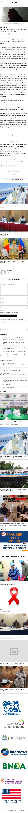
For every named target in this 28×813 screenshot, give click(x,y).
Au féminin (3, 27)
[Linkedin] (9, 166)
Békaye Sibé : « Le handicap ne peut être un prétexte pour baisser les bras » (15, 386)
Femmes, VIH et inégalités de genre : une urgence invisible (12, 690)
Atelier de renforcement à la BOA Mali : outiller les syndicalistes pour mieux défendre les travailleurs (14, 338)
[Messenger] (4, 166)
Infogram (14, 142)
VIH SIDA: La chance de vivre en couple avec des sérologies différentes (12, 610)
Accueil (5, 810)
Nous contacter (20, 810)
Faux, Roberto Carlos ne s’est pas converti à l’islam (14, 351)
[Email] (14, 166)
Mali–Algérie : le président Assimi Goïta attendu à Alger (13, 206)
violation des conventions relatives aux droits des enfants (14, 173)
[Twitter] (7, 166)
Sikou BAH (9, 270)
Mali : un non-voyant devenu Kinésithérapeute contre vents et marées (15, 365)
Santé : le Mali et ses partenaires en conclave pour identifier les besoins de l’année (12, 637)
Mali (9, 171)
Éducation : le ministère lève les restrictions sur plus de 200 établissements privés (14, 347)
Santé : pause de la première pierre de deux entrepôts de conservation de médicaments (13, 583)
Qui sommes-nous (12, 810)
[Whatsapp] (12, 166)
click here (5, 384)
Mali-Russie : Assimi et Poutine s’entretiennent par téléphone (12, 262)
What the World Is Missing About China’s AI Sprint (12, 663)
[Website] (8, 272)
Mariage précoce (16, 171)
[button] (26, 329)
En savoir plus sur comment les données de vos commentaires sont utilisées (13, 321)
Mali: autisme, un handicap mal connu (12, 370)
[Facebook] (1, 166)
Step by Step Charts (14, 141)
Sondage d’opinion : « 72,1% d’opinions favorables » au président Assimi (13, 233)
